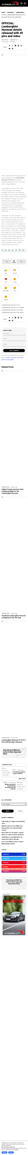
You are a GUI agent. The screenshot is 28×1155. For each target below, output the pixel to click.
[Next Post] (21, 785)
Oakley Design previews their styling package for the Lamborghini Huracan (13, 491)
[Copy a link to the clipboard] (12, 48)
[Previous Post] (6, 772)
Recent (20, 811)
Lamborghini (20, 12)
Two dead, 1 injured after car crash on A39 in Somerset (13, 834)
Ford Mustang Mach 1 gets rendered (19, 773)
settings (16, 1149)
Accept (4, 1152)
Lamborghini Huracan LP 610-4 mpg (12, 310)
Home (3, 12)
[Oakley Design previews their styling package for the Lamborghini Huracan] (14, 427)
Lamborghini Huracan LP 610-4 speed (13, 312)
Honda (5, 782)
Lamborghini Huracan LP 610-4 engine (13, 307)
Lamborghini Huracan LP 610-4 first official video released (14, 741)
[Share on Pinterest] (18, 45)
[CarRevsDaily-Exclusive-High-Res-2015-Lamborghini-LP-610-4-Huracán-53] (24, 250)
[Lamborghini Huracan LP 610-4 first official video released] (14, 678)
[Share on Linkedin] (21, 45)
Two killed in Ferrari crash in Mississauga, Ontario (12, 843)
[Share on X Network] (12, 45)
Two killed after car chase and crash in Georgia (12, 838)
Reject (11, 1152)
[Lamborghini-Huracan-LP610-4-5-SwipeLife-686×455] (13, 250)
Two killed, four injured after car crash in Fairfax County (12, 828)
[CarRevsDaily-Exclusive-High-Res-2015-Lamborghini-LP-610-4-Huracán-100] (3, 250)
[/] (21, 3)
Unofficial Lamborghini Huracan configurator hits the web (14, 616)
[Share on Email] (9, 48)
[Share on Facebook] (9, 45)
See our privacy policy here (8, 1146)
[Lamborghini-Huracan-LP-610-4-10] (7, 250)
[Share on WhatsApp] (15, 45)
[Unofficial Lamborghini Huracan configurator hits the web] (14, 554)
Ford (14, 770)
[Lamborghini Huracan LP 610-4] (20, 250)
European (10, 12)
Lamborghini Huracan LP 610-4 (11, 305)
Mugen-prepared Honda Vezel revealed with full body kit (10, 786)
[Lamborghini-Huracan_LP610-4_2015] (17, 250)
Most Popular (7, 811)
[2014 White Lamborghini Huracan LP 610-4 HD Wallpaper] (10, 250)
